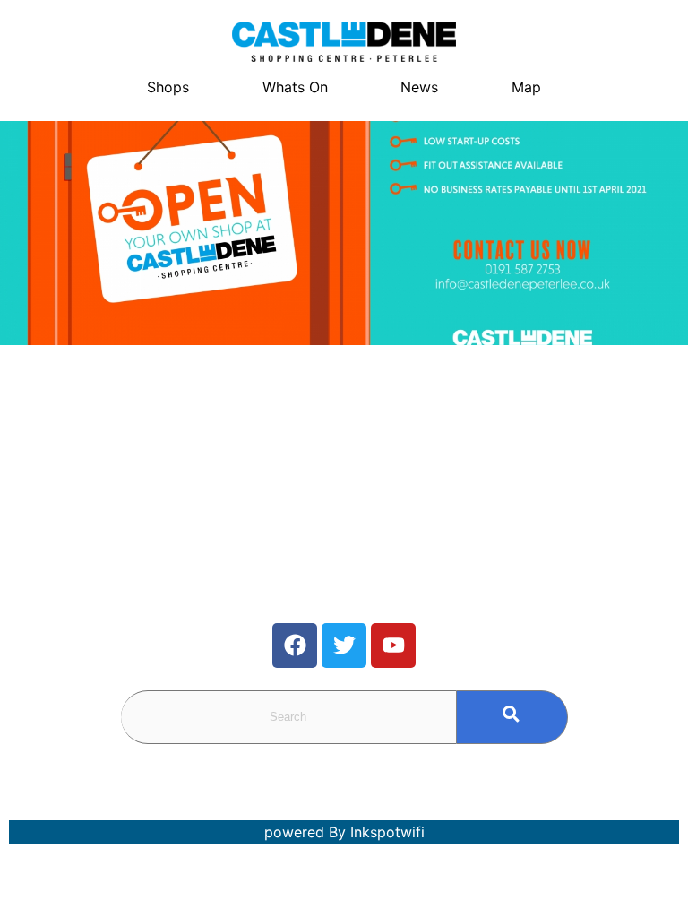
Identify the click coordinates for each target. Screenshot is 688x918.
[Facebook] (294, 645)
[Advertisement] (172, 479)
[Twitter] (344, 645)
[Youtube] (393, 645)
